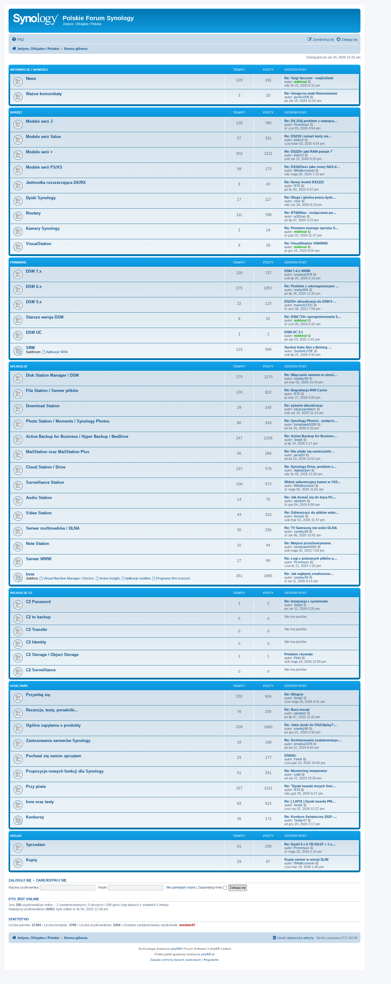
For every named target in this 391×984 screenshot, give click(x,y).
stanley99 (301, 378)
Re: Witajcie (293, 694)
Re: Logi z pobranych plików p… (310, 558)
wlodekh (300, 501)
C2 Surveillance (41, 670)
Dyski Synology (41, 198)
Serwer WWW (38, 559)
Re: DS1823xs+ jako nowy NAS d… (312, 167)
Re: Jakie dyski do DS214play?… (310, 725)
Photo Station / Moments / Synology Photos (67, 421)
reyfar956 (301, 290)
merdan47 (187, 925)
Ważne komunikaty (44, 93)
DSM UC (34, 332)
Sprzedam (35, 844)
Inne (30, 574)
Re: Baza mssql (296, 709)
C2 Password (38, 601)
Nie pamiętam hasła (180, 887)
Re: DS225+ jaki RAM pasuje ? (308, 151)
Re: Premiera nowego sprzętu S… (311, 228)
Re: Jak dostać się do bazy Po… (310, 497)
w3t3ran (300, 216)
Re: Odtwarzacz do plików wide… (311, 512)
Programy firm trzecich (173, 578)
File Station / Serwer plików (52, 390)
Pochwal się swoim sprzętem (53, 756)
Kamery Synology (43, 228)
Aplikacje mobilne (138, 578)
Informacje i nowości (29, 69)
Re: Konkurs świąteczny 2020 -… (310, 816)
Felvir (298, 759)
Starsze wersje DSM (45, 317)
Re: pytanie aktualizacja (303, 405)
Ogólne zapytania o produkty (53, 725)
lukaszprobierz (305, 409)
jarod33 (299, 455)
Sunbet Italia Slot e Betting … (308, 347)
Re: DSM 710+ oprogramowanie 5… (312, 317)
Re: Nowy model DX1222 (304, 182)
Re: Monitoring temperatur (305, 771)
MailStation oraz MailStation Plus (57, 451)
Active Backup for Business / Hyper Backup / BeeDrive (77, 436)
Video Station (39, 513)
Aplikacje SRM (57, 352)
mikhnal (300, 82)
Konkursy (35, 817)
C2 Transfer (36, 629)
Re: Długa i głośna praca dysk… (310, 197)
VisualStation (38, 243)
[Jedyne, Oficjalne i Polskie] (36, 20)
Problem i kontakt (298, 654)
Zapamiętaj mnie (210, 887)
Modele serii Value (43, 136)
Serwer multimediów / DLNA (52, 528)
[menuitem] (18, 39)
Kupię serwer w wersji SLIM (306, 859)
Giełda (16, 835)
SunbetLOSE (303, 351)
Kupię (31, 860)
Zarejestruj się (51, 880)
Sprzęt (16, 112)
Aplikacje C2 (21, 592)
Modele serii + (39, 152)
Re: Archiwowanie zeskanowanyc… (313, 740)
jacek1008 (301, 97)
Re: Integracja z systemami (306, 601)
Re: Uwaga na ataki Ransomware (310, 93)
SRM (30, 347)
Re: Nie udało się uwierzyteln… (309, 451)
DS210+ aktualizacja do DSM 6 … (310, 301)
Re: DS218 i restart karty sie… (308, 136)
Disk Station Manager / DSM (52, 375)
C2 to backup (38, 617)
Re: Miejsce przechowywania (307, 543)
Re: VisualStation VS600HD (306, 243)
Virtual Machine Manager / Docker (68, 578)
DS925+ (290, 755)
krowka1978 (303, 274)
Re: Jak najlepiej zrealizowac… (309, 574)
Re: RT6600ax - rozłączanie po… (310, 212)
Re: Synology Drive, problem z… (310, 466)
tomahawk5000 (305, 424)
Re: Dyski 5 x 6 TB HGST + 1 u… (310, 844)
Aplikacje (18, 366)
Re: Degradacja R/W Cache (305, 390)
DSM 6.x (34, 286)
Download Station (43, 406)
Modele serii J (39, 121)
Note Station (37, 543)
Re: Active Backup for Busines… (310, 436)
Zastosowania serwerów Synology (58, 740)
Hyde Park (19, 686)
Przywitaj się (38, 694)
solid (297, 774)
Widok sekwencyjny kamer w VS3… (312, 482)
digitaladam (302, 470)
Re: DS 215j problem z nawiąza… (310, 121)
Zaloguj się (20, 880)
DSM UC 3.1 (293, 332)
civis (297, 201)
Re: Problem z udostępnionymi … (311, 286)
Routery (33, 213)
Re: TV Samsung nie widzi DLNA (310, 528)
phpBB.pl (207, 954)
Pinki (297, 658)
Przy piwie (36, 786)
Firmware (18, 262)
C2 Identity (36, 642)
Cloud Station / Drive (45, 467)
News (31, 78)
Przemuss (301, 124)
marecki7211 (303, 305)
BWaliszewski (304, 170)
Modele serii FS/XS (44, 167)
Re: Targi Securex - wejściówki (308, 78)
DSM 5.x (34, 302)
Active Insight (109, 578)
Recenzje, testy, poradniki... (52, 710)
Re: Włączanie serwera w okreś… (310, 375)
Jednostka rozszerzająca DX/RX (56, 182)
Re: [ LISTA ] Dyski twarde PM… (309, 801)
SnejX (298, 440)
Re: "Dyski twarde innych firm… (310, 786)
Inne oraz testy (40, 802)
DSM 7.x (34, 271)
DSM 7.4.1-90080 (297, 271)
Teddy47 (300, 820)
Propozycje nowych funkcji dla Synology (65, 771)
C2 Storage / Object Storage (52, 654)
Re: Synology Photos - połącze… (311, 421)
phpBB (176, 948)
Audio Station (39, 497)
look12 (299, 140)
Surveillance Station (45, 482)
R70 (297, 186)
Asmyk (299, 516)
